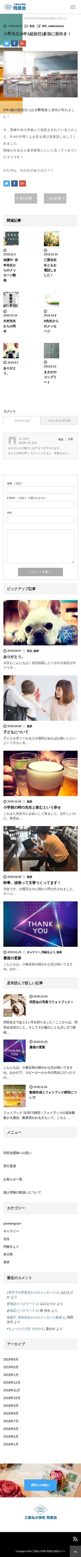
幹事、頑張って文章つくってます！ (32, 883)
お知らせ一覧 (12, 1179)
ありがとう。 (14, 657)
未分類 (8, 1254)
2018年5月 (11, 1436)
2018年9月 (11, 1405)
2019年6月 (11, 1359)
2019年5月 (11, 1367)
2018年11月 (11, 1390)
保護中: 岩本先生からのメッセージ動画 (10, 270)
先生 (32, 26)
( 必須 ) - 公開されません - (27, 498)
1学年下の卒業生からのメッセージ (31, 1292)
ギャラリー (33, 952)
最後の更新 (12, 958)
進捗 (36, 650)
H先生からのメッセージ (51, 326)
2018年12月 (11, 1382)
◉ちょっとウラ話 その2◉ (24, 1329)
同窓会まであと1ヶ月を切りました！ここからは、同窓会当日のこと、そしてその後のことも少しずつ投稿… (40, 1027)
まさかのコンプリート (50, 377)
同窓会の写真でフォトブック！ (51, 1002)
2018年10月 (11, 1398)
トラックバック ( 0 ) (59, 420)
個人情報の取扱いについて (22, 1192)
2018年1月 (11, 1444)
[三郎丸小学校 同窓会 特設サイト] (14, 6)
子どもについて (16, 732)
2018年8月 (11, 1413)
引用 (70, 439)
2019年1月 (11, 1375)
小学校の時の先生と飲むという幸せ (32, 807)
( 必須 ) (14, 483)
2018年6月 (11, 1429)
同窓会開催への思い (17, 1153)
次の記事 (55, 198)
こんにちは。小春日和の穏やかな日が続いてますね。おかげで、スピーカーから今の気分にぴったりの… (39, 1073)
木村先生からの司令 (9, 326)
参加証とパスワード (21, 1304)
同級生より (48, 952)
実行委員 (9, 1166)
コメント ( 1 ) (21, 420)
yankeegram (12, 1223)
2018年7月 (11, 1421)
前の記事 (26, 198)
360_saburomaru (53, 26)
